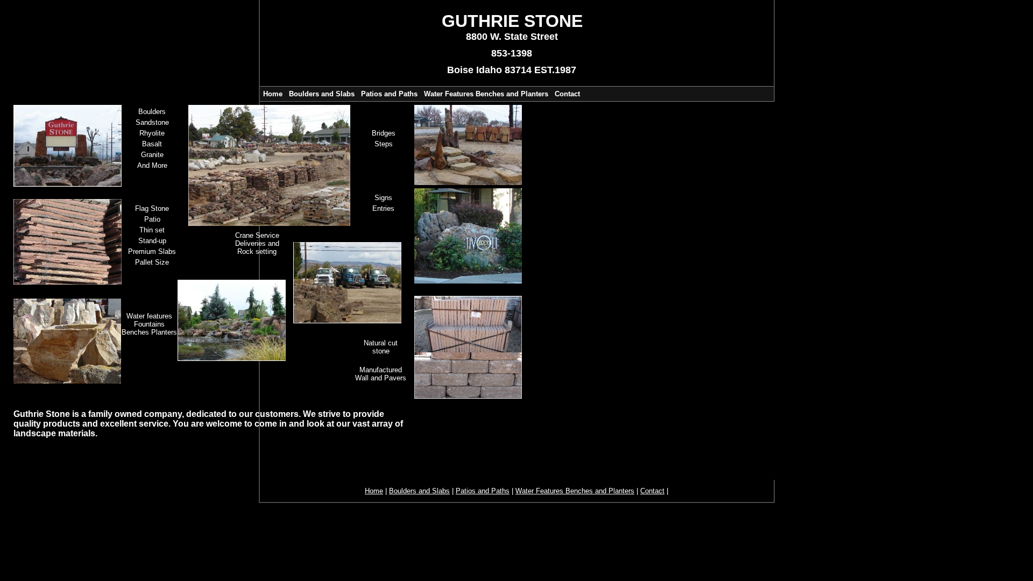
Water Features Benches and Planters (486, 94)
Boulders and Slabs (322, 94)
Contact (567, 94)
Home (272, 94)
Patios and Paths (389, 94)
